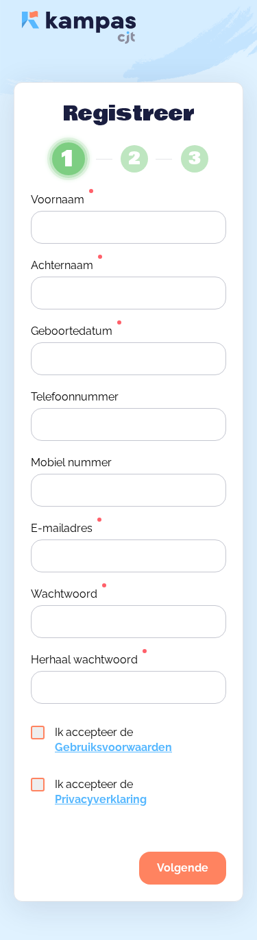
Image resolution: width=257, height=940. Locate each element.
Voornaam (57, 199)
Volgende (182, 867)
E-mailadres (62, 528)
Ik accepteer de (113, 740)
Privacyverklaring (101, 799)
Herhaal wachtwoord (84, 659)
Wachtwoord (64, 593)
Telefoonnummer (75, 396)
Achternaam (62, 265)
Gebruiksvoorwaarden (113, 747)
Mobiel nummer (71, 462)
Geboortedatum (71, 331)
